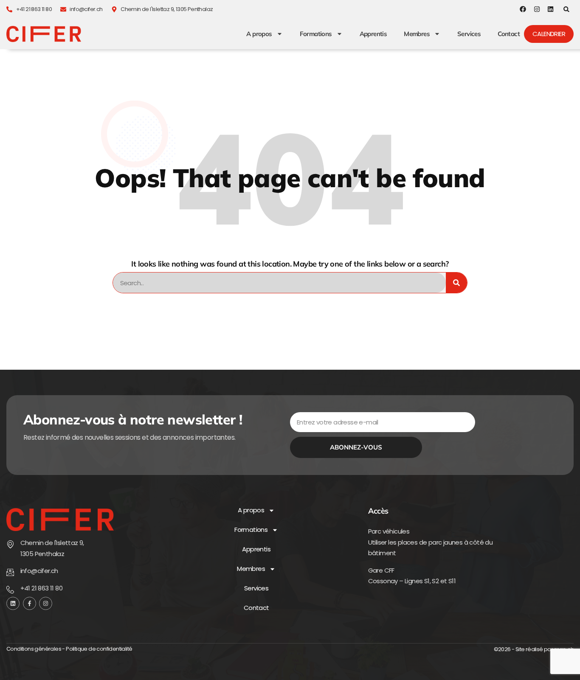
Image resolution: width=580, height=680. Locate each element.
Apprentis (373, 34)
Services (469, 34)
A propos (259, 34)
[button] (567, 9)
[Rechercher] (456, 283)
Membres (417, 34)
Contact (509, 34)
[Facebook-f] (29, 603)
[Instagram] (537, 9)
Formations (316, 34)
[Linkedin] (550, 9)
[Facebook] (523, 9)
